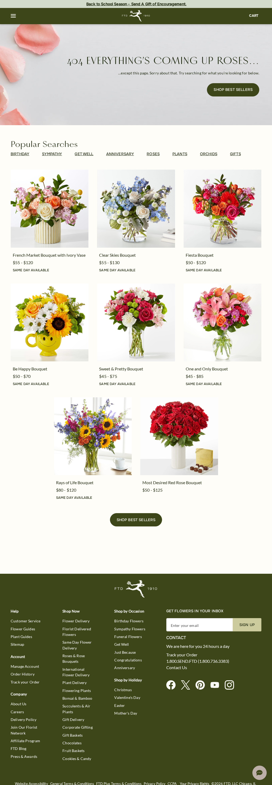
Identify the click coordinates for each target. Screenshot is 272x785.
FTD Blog (18, 748)
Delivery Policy (23, 719)
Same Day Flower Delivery (77, 645)
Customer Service (25, 621)
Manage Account (25, 666)
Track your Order (25, 682)
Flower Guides (23, 629)
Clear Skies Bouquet (117, 255)
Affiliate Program (25, 740)
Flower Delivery (76, 621)
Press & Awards (24, 756)
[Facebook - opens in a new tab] (173, 685)
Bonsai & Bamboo (77, 698)
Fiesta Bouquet (200, 255)
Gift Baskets (72, 735)
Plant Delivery (74, 682)
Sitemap (17, 644)
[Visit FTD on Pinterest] (202, 685)
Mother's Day (125, 713)
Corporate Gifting (77, 727)
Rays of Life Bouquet (75, 482)
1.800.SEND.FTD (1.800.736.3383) (197, 661)
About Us (18, 704)
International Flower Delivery (76, 672)
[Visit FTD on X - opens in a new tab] (187, 685)
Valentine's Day (127, 697)
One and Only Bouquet (207, 368)
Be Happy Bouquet (30, 368)
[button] (13, 16)
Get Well (121, 644)
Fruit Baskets (73, 750)
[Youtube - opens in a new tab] (217, 685)
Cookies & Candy (76, 758)
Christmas (122, 689)
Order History (23, 674)
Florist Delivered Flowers (76, 632)
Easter (119, 705)
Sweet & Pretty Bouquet (121, 368)
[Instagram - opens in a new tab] (231, 685)
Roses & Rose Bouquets (73, 658)
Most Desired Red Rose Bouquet (172, 482)
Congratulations (128, 660)
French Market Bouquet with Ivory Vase (49, 255)
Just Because (125, 652)
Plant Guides (21, 636)
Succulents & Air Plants (76, 709)
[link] (49, 208)
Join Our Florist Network (24, 730)
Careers (17, 712)
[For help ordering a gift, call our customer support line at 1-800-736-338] (136, 16)
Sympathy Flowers (129, 629)
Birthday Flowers (128, 621)
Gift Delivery (73, 719)
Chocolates (72, 743)
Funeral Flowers (128, 636)
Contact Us (176, 667)
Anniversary (124, 667)
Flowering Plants (76, 690)
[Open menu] (13, 16)
